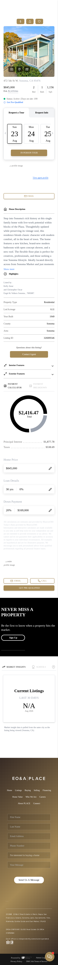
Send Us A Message (29, 880)
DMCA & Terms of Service (36, 961)
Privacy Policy (16, 961)
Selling (37, 790)
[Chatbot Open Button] (49, 956)
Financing (47, 790)
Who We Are (31, 797)
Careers (42, 797)
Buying (28, 790)
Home (9, 790)
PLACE (43, 921)
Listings (18, 790)
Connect (36, 803)
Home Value (17, 797)
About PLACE (24, 803)
